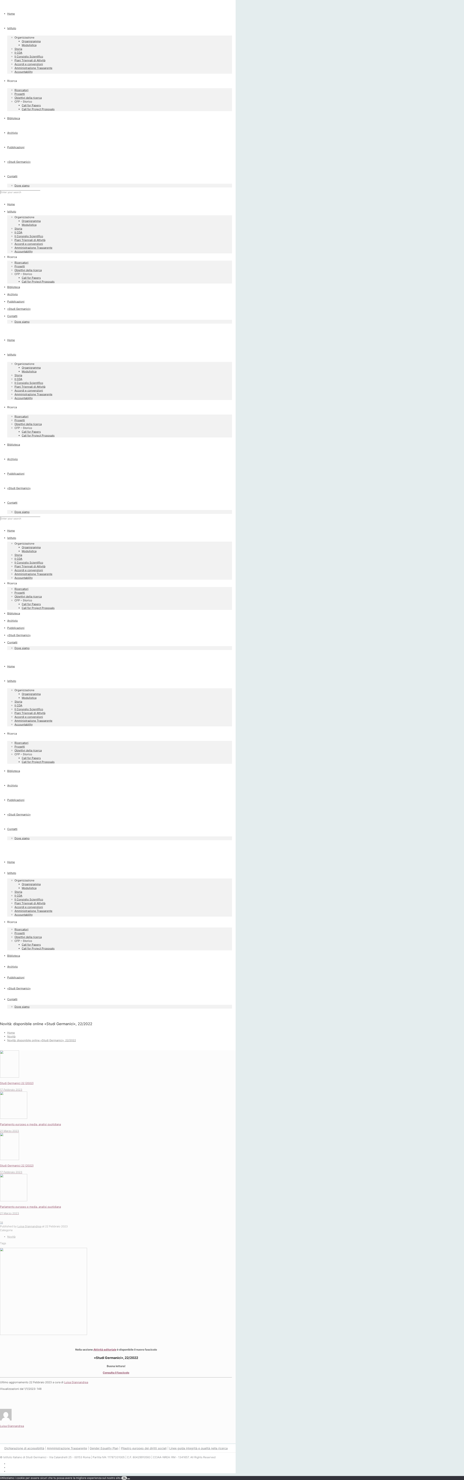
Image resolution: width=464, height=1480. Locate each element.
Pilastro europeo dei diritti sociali (144, 1448)
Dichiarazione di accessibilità (24, 1448)
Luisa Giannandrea (29, 1226)
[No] (128, 1478)
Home (11, 1032)
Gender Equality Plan (104, 1448)
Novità (11, 1036)
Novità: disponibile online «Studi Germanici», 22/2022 (41, 1040)
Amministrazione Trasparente (67, 1448)
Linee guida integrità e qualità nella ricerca (198, 1448)
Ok (124, 1478)
